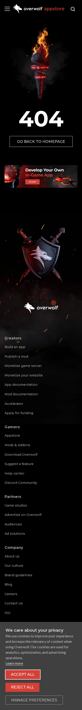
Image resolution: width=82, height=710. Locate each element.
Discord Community (21, 483)
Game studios (16, 505)
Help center (14, 473)
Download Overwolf (21, 455)
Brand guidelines (18, 575)
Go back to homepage (41, 141)
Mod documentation (21, 394)
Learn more (14, 663)
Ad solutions (15, 534)
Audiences (13, 524)
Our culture (14, 566)
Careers (11, 594)
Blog (8, 584)
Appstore (12, 435)
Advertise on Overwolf (23, 515)
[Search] (72, 9)
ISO (7, 613)
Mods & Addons (17, 445)
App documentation (21, 385)
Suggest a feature (19, 464)
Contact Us (14, 603)
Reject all (22, 687)
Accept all (23, 674)
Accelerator (14, 404)
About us (12, 556)
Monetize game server (23, 366)
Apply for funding (19, 413)
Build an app (15, 347)
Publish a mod (16, 356)
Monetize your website (24, 375)
